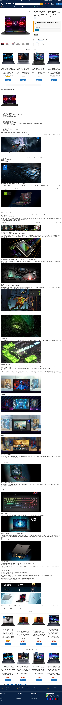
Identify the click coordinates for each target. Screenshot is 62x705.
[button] (29, 12)
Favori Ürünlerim (33, 700)
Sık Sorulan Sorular (19, 700)
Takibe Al (36, 29)
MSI (34, 17)
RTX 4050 (24, 684)
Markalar (1, 701)
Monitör (36, 6)
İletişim (1, 698)
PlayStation (57, 6)
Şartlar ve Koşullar (19, 698)
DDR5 (8, 684)
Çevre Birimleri (46, 6)
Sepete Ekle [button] (8, 80)
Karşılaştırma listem (34, 698)
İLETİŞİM (59, 0)
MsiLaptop (19, 684)
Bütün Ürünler (5, 6)
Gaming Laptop (26, 6)
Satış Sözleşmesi (18, 696)
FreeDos (11, 684)
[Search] (41, 4)
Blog (1, 700)
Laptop (16, 6)
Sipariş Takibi (33, 696)
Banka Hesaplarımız (3, 696)
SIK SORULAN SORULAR (49, 0)
